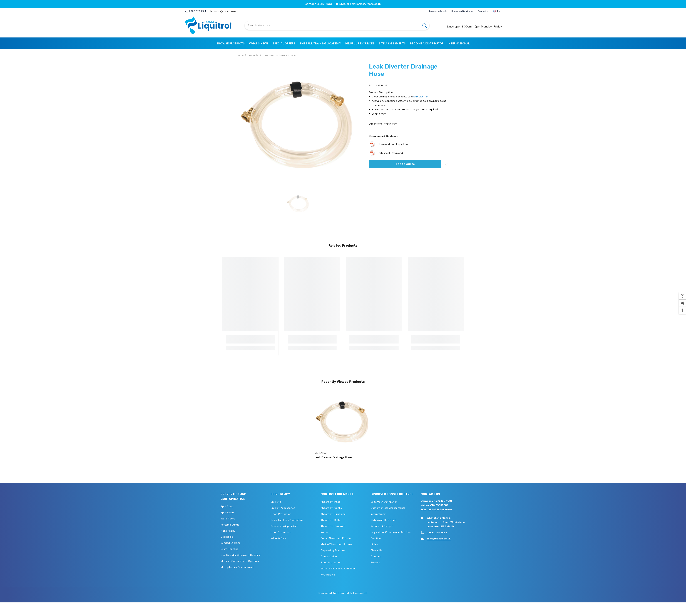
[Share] (444, 164)
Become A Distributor (462, 11)
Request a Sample (438, 11)
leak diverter (420, 96)
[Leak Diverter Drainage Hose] (343, 421)
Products (253, 55)
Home (240, 55)
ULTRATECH (321, 452)
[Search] (337, 25)
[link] (250, 341)
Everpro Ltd (360, 593)
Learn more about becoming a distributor (343, 4)
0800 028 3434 (437, 532)
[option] (343, 4)
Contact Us (483, 11)
